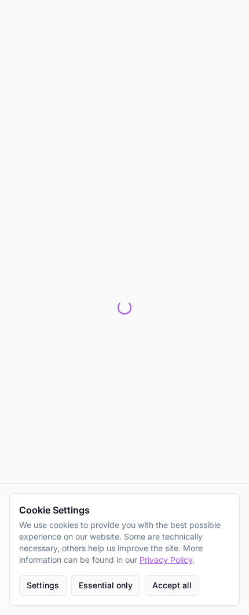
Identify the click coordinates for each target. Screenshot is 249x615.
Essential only (106, 585)
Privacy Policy (166, 560)
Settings (43, 585)
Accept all (172, 585)
